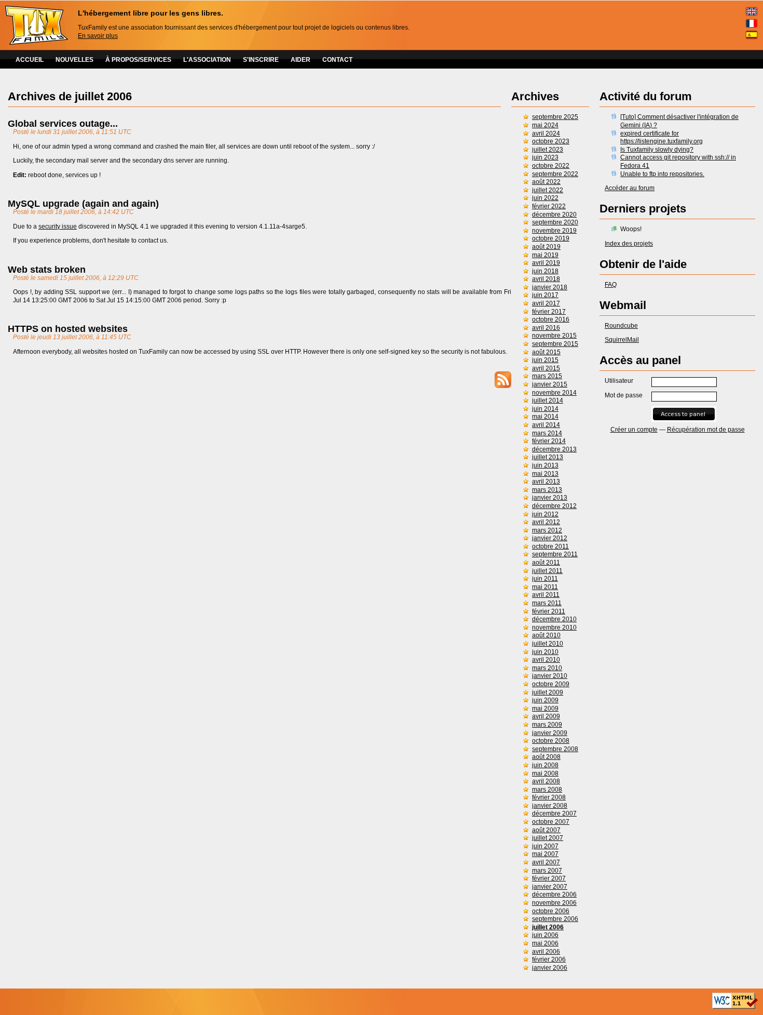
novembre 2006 (554, 902)
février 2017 (549, 311)
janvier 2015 (549, 384)
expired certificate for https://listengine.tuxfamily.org (661, 137)
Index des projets (629, 243)
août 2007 (546, 830)
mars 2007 (547, 870)
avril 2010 (546, 659)
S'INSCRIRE (261, 59)
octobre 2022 (550, 165)
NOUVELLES (74, 59)
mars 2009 (547, 724)
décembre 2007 (554, 813)
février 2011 (548, 611)
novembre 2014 (554, 392)
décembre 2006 (554, 894)
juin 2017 (545, 295)
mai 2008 (545, 773)
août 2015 (546, 352)
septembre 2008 (555, 749)
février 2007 (549, 878)
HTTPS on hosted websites (68, 329)
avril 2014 (546, 425)
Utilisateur (619, 380)
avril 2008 (546, 781)
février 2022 (549, 206)
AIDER (300, 59)
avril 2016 (546, 327)
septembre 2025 (555, 117)
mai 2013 (545, 473)
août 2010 (546, 635)
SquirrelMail (622, 339)
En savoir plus (98, 35)
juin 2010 (545, 652)
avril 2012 (546, 522)
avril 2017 (546, 303)
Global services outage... (63, 123)
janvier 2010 (549, 675)
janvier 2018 (549, 287)
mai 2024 (545, 125)
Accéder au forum (630, 188)
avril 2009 (546, 716)
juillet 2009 (547, 692)
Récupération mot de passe (706, 429)
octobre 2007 (550, 821)
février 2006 (549, 959)
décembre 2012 (554, 506)
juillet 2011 (547, 571)
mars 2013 (547, 489)
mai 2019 (545, 255)
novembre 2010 (554, 627)
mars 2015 (547, 376)
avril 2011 (546, 594)
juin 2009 (545, 700)
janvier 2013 (549, 497)
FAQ (611, 284)
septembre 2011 (555, 554)
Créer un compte (634, 429)
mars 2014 (547, 433)
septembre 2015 (555, 344)
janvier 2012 (549, 538)
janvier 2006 (549, 967)
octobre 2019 (550, 238)
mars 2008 (547, 789)
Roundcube (621, 325)
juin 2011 (545, 578)
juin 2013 (545, 465)
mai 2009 (545, 708)
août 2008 (546, 756)
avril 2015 (546, 368)
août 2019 (546, 246)
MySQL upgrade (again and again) (83, 203)
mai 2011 (545, 587)
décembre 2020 (554, 214)
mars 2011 (547, 603)
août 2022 (546, 181)
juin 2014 (545, 408)
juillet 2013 (547, 457)
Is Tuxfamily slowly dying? (656, 149)
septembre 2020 (555, 222)
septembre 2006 (555, 919)
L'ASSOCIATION (207, 59)
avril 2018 (546, 279)
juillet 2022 (547, 190)
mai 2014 (545, 416)
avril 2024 (546, 133)
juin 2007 (545, 846)
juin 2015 (545, 360)
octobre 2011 (550, 546)
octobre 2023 (550, 141)
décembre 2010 (554, 619)
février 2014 (549, 441)
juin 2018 (545, 271)
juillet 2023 (547, 149)
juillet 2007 (547, 838)
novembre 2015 (554, 335)
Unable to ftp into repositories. (662, 174)
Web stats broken (47, 269)
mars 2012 (547, 530)
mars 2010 (547, 668)
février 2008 (549, 797)
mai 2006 (545, 943)
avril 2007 (546, 862)
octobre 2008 (550, 740)
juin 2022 (545, 198)
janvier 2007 (549, 886)
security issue (57, 226)
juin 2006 (545, 935)
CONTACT (337, 59)
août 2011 (546, 562)
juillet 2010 (547, 643)
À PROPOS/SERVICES (138, 59)
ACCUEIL (30, 59)
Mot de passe (624, 395)
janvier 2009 (549, 733)
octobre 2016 (550, 319)
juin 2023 (545, 157)
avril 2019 (546, 262)
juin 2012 (545, 514)
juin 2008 (545, 765)
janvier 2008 (549, 805)
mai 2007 (545, 854)
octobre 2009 (550, 684)
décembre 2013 (554, 449)
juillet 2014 (547, 400)
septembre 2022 (555, 174)
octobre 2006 (550, 911)
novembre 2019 (554, 230)
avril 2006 (546, 951)
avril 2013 (546, 481)
